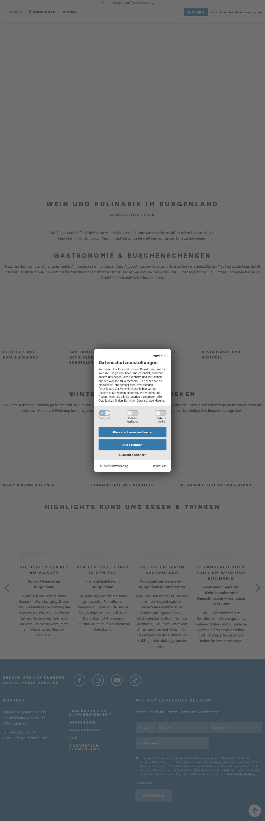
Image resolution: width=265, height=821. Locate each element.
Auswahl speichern (132, 454)
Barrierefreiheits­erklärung (113, 466)
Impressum (159, 466)
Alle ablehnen (132, 444)
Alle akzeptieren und (132, 432)
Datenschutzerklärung (150, 400)
